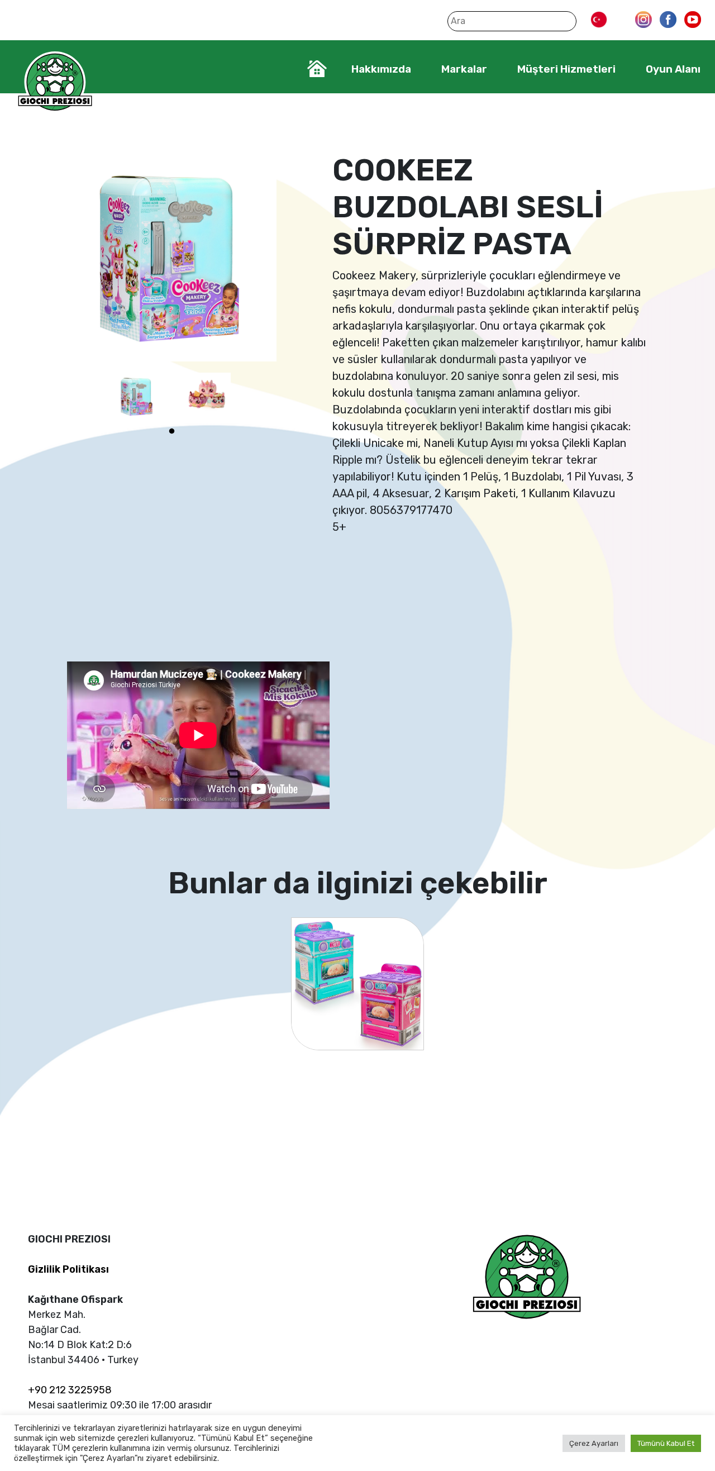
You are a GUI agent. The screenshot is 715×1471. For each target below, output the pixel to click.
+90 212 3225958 (70, 1390)
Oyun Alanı (673, 69)
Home (317, 68)
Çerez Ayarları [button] (593, 1443)
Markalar (464, 69)
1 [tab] (172, 431)
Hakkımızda (381, 69)
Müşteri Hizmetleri (566, 69)
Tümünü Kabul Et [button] (665, 1443)
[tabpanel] (137, 396)
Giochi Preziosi (55, 82)
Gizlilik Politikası (68, 1269)
